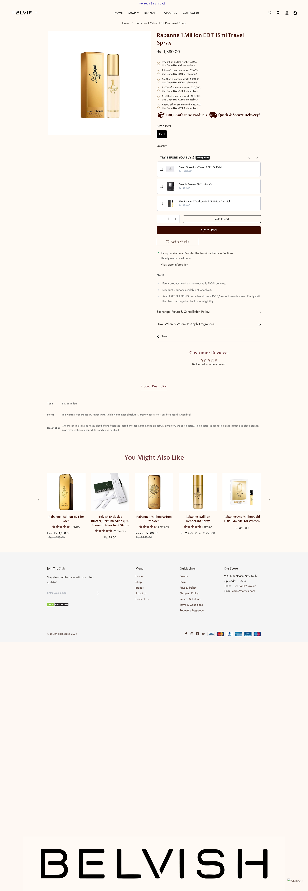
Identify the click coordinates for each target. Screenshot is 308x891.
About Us (170, 13)
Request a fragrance (192, 610)
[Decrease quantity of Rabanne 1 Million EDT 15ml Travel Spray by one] (161, 219)
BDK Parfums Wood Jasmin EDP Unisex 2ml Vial (204, 201)
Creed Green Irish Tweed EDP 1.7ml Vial (200, 167)
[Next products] (257, 157)
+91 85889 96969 (244, 586)
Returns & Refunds (190, 599)
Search (184, 576)
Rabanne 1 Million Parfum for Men (154, 519)
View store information (174, 265)
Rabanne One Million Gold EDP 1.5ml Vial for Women (242, 519)
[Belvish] (24, 12)
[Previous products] (249, 157)
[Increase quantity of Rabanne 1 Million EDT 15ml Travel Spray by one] (175, 219)
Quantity (162, 146)
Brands (149, 13)
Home (118, 13)
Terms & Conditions (191, 605)
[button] (61, 527)
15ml (162, 134)
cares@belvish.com (243, 591)
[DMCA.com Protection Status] (73, 604)
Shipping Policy (189, 593)
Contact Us (191, 13)
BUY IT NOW (209, 230)
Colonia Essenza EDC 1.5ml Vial (196, 184)
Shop (132, 13)
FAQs (183, 582)
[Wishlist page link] (269, 12)
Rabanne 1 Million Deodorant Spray (198, 519)
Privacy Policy (188, 588)
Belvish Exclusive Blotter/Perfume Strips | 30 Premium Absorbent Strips (110, 521)
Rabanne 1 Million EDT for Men (66, 519)
